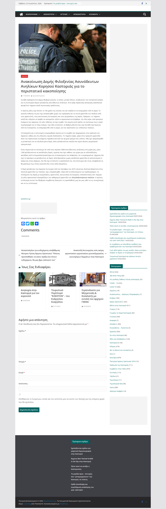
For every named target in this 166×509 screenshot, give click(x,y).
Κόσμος (112, 346)
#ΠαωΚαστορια (79, 14)
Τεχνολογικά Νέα (116, 384)
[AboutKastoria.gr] (21, 14)
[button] (38, 14)
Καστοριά (24, 76)
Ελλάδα (112, 324)
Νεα (111, 354)
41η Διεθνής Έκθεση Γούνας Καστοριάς (124, 279)
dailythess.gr (26, 199)
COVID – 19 (114, 283)
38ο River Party (115, 276)
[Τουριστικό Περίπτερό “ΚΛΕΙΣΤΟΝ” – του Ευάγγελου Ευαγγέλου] (62, 274)
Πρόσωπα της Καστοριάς (119, 365)
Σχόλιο (22, 331)
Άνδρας (112, 298)
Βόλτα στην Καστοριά (118, 305)
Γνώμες (112, 309)
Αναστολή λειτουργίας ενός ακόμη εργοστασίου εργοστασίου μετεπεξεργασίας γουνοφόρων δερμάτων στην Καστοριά (84, 253)
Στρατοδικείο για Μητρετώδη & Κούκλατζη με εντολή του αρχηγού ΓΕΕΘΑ (92, 296)
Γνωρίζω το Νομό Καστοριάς (120, 313)
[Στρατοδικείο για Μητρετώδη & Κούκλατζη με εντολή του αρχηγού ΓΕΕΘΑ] (92, 274)
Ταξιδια (113, 376)
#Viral (112, 272)
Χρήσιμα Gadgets (116, 391)
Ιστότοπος (23, 383)
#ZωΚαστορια (49, 14)
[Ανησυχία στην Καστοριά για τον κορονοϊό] (32, 274)
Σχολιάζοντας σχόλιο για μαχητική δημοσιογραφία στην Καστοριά (81, 451)
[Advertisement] (39, 208)
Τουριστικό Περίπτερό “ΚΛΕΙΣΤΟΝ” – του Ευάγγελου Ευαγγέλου (60, 296)
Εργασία (113, 331)
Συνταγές (113, 372)
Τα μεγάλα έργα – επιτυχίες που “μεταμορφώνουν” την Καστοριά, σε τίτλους (81, 477)
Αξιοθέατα (93, 14)
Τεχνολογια (114, 380)
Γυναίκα (113, 317)
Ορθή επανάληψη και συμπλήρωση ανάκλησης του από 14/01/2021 (82, 487)
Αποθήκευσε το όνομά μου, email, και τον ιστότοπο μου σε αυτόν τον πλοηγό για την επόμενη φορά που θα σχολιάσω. (61, 400)
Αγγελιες (63, 14)
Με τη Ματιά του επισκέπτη (120, 350)
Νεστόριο (113, 358)
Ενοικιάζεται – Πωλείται (119, 328)
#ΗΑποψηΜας (31, 14)
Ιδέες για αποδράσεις (118, 339)
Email (22, 372)
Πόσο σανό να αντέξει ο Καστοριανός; (124, 226)
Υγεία (112, 387)
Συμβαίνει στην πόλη (118, 369)
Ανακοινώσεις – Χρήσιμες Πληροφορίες (124, 294)
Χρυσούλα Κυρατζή (38, 96)
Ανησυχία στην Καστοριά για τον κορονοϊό (30, 293)
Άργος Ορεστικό (116, 302)
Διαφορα (113, 320)
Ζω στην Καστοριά (117, 335)
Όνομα (22, 361)
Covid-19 (113, 287)
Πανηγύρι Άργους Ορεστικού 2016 (123, 361)
